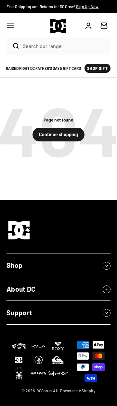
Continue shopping (58, 134)
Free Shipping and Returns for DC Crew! (52, 6)
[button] (10, 26)
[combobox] (65, 46)
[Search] (13, 46)
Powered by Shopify (78, 390)
